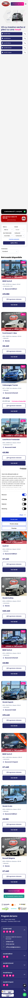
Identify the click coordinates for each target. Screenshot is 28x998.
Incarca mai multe (14, 891)
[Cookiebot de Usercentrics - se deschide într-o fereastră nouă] (20, 469)
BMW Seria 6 (7, 281)
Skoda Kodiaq (7, 598)
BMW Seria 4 (7, 650)
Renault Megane (8, 858)
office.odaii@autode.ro (13, 947)
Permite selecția (14, 523)
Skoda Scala (7, 806)
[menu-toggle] (26, 4)
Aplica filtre (14, 243)
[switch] (24, 499)
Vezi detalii (14, 305)
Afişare (21, 514)
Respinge (14, 528)
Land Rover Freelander (11, 439)
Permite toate (14, 519)
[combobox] (8, 229)
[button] (14, 930)
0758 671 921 (10, 942)
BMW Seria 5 (7, 754)
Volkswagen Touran (10, 385)
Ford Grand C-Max (9, 333)
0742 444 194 (10, 944)
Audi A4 (5, 546)
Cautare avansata (14, 239)
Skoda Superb (7, 702)
